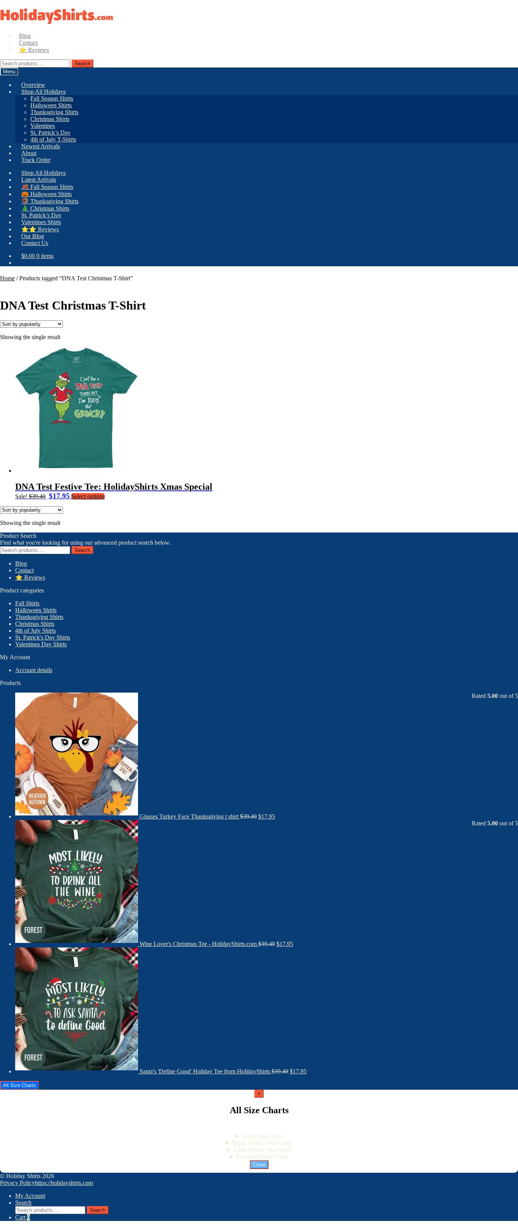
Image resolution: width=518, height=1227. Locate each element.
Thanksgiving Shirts (54, 112)
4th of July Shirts (35, 630)
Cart (22, 1217)
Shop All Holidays (43, 91)
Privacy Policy (17, 1183)
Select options (88, 496)
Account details (33, 670)
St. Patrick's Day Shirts (42, 637)
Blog (21, 563)
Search (82, 63)
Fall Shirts (27, 603)
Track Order (35, 160)
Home (7, 278)
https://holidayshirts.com (64, 1183)
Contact (24, 570)
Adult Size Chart (262, 1136)
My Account (30, 1195)
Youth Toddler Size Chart (262, 1143)
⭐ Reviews (34, 50)
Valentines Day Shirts (41, 644)
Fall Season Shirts (51, 98)
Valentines (42, 126)
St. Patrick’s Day (50, 132)
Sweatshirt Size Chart (262, 1156)
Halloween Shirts (51, 105)
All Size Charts (19, 1085)
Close (259, 1164)
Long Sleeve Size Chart (262, 1150)
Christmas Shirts (49, 119)
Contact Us (34, 243)
